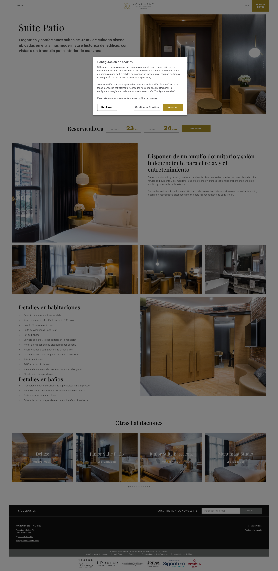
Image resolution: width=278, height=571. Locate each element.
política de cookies (148, 98)
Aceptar (173, 107)
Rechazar (107, 107)
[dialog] (140, 86)
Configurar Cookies (147, 107)
